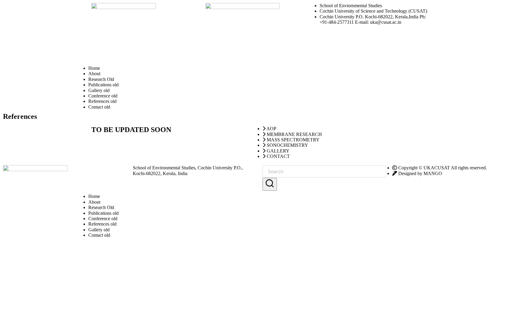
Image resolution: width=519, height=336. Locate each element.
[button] (270, 184)
